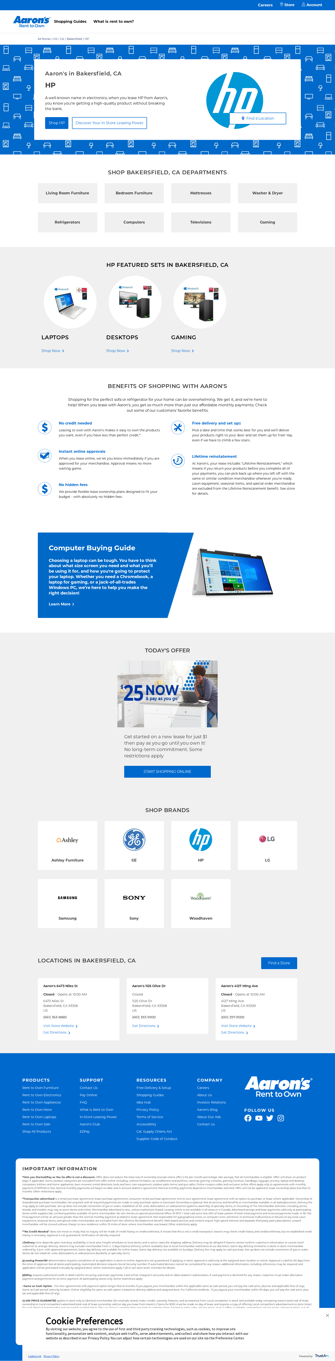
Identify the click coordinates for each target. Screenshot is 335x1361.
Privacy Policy (148, 1109)
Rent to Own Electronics (41, 1095)
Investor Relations (211, 1102)
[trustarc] (321, 1356)
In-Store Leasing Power (98, 1117)
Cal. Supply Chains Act (154, 1131)
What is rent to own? (113, 21)
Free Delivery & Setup (154, 1088)
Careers (265, 5)
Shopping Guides (70, 21)
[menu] (167, 16)
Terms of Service (150, 1117)
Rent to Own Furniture (40, 1088)
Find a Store (279, 963)
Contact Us (89, 1088)
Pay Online (88, 1095)
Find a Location (260, 118)
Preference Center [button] (229, 1338)
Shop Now (50, 351)
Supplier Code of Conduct (157, 1139)
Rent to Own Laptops (39, 1117)
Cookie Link (34, 1356)
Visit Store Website (58, 1026)
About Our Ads (209, 1117)
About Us (204, 1095)
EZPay (85, 1131)
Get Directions (55, 1032)
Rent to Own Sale (36, 1124)
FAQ (83, 1102)
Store (289, 5)
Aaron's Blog (207, 1109)
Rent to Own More (37, 1109)
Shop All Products (36, 1131)
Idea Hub (144, 1102)
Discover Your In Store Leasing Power (109, 123)
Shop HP (57, 123)
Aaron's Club (90, 1124)
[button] (327, 1316)
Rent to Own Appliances (41, 1102)
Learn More (59, 604)
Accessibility (146, 1124)
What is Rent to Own (96, 1109)
